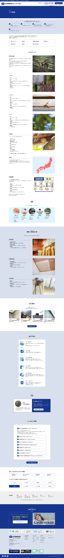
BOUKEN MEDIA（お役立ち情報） (25, 0)
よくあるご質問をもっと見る (32, 462)
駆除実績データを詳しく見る (14, 475)
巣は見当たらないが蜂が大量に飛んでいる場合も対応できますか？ (28, 444)
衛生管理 (49, 486)
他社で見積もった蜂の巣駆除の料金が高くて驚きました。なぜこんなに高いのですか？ (31, 455)
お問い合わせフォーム (32, 343)
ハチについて (14, 41)
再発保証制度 (26, 539)
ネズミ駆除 (49, 482)
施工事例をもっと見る (32, 326)
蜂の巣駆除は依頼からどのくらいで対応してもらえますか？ (27, 439)
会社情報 (3, 0)
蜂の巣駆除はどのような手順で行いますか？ (25, 447)
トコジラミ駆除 (38, 486)
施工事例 (55, 4)
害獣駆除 (38, 482)
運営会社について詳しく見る (49, 475)
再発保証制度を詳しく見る (29, 384)
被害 (23, 41)
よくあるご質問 (60, 4)
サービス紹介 (51, 4)
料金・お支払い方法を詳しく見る (26, 475)
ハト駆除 (14, 482)
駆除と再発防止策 (36, 41)
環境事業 (17, 0)
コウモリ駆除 (26, 482)
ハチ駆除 (33, 539)
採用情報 (7, 0)
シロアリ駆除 (26, 486)
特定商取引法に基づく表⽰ (51, 537)
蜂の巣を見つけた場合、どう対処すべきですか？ (25, 436)
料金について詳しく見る (38, 409)
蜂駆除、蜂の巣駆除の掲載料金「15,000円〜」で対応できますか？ (28, 428)
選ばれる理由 (46, 4)
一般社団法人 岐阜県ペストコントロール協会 (14, 543)
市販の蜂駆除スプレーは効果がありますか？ (25, 450)
